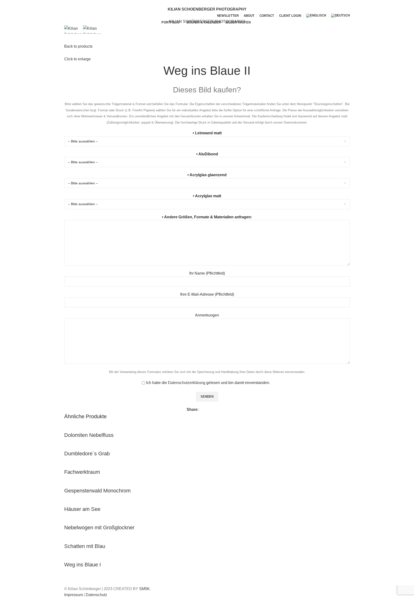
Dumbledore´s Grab (87, 454)
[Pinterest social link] (213, 409)
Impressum (73, 595)
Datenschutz (96, 595)
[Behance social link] (215, 3)
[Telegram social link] (224, 409)
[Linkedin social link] (219, 409)
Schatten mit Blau (84, 546)
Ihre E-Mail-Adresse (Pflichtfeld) (207, 294)
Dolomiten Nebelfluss (89, 435)
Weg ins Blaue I (82, 565)
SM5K (144, 589)
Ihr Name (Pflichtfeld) (207, 273)
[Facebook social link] (198, 3)
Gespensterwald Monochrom (97, 491)
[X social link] (204, 3)
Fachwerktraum (82, 472)
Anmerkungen (207, 315)
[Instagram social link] (210, 3)
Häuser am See (82, 509)
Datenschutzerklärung (186, 383)
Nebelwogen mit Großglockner (99, 527)
